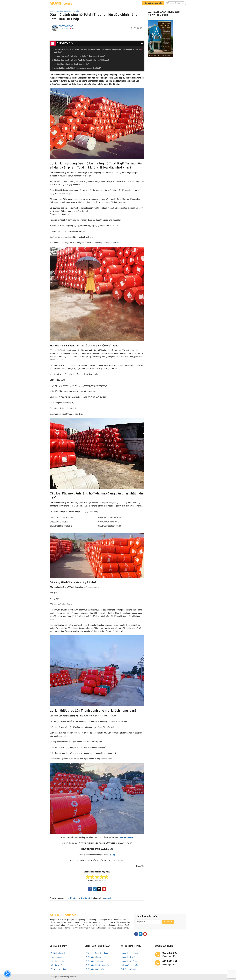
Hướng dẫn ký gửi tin (129, 961)
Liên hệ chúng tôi (57, 957)
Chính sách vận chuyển (95, 969)
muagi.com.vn (66, 26)
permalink (107, 898)
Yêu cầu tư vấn (57, 965)
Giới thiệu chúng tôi (58, 953)
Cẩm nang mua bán (58, 969)
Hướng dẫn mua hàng (129, 953)
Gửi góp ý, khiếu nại (128, 969)
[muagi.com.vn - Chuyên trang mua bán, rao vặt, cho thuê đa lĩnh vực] (62, 3)
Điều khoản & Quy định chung (97, 953)
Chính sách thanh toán (94, 961)
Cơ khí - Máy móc (56, 11)
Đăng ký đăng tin (57, 961)
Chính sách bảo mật (93, 957)
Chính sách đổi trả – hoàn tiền (97, 965)
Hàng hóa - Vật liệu (71, 11)
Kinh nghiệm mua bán (129, 965)
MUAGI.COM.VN (126, 838)
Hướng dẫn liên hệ (128, 957)
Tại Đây (111, 855)
